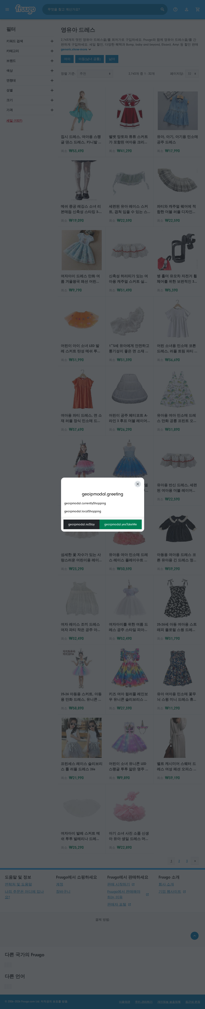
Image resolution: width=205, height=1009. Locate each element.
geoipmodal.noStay (81, 524)
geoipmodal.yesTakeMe (120, 524)
